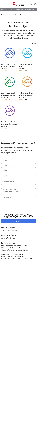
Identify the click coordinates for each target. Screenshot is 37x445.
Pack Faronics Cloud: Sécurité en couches (26, 94)
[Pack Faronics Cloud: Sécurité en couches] (27, 82)
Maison (3, 14)
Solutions (10, 9)
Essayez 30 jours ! (30, 9)
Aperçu (3, 9)
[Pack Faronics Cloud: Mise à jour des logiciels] (9, 111)
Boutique (9, 14)
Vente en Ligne (19, 9)
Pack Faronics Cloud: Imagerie (26, 65)
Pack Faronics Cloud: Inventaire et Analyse (8, 94)
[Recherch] (31, 4)
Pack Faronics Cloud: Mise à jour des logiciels (9, 123)
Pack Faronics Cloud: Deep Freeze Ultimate (8, 65)
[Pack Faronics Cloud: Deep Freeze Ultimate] (9, 53)
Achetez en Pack (17, 14)
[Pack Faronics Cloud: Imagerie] (27, 53)
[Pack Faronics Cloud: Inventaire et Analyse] (9, 82)
